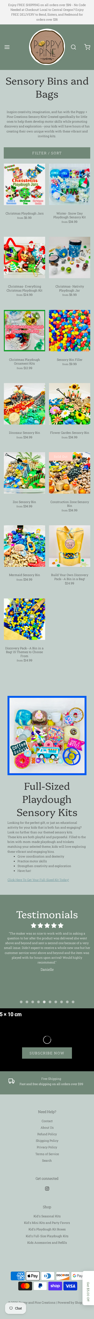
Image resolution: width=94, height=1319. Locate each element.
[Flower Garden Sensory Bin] (69, 403)
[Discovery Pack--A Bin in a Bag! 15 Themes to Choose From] (24, 619)
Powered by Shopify (72, 1302)
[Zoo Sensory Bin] (24, 473)
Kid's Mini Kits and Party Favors (47, 1223)
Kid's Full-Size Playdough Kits (47, 1236)
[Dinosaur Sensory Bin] (24, 403)
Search (47, 1160)
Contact (47, 1121)
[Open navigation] (7, 47)
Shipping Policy (47, 1140)
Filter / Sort (47, 153)
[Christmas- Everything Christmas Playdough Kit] (24, 257)
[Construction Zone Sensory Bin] (69, 473)
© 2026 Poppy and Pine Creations (31, 1302)
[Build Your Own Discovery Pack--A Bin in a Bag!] (69, 546)
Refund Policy (47, 1134)
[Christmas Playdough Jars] (24, 184)
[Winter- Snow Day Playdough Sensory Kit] (69, 184)
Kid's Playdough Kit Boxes (47, 1229)
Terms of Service (47, 1154)
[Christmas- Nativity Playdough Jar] (69, 257)
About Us (47, 1127)
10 (73, 1002)
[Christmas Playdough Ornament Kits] (24, 330)
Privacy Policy (47, 1147)
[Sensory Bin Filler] (69, 330)
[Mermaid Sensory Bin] (24, 546)
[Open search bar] (73, 47)
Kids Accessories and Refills (47, 1242)
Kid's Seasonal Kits (47, 1216)
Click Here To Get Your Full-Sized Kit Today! (38, 880)
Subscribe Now (47, 1053)
